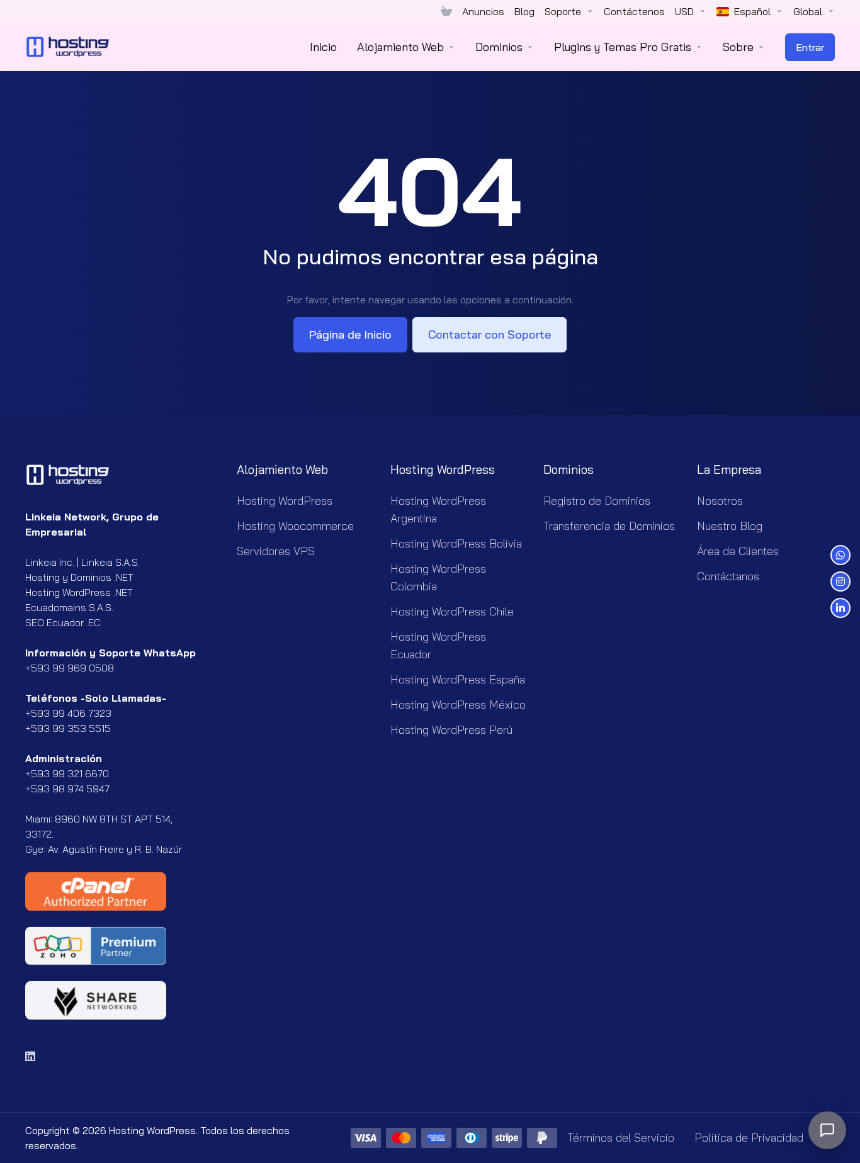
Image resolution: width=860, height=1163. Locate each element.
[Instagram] (840, 581)
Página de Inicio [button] (350, 334)
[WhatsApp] (840, 555)
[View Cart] (446, 11)
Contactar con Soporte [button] (489, 334)
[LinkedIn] (31, 1056)
